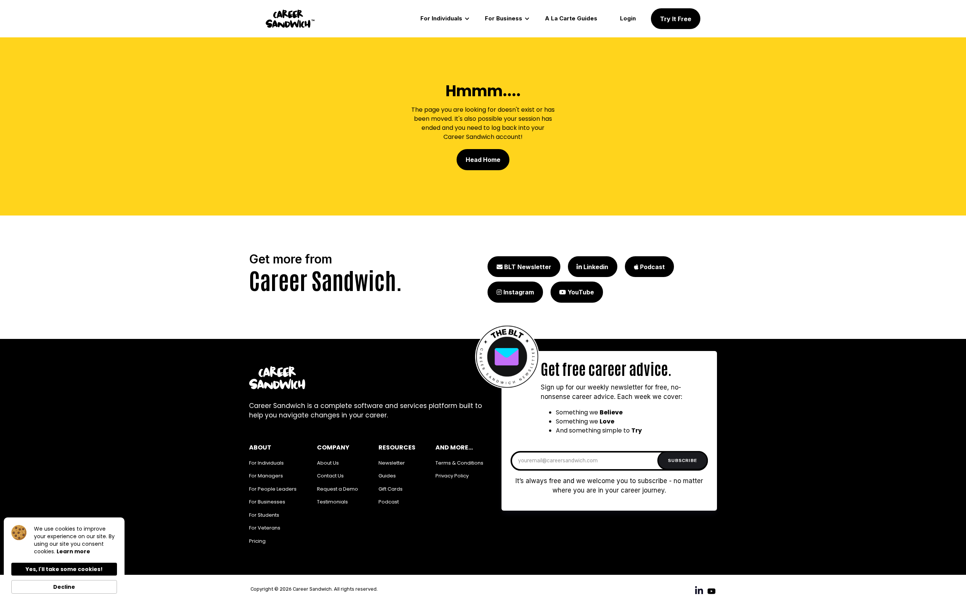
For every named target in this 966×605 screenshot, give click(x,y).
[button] (445, 19)
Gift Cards (390, 489)
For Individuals (266, 462)
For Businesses (267, 501)
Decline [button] (64, 587)
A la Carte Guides (571, 18)
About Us (328, 462)
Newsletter (391, 462)
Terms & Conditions (459, 462)
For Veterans (264, 527)
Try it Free (675, 19)
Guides (387, 475)
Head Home (483, 159)
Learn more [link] (73, 551)
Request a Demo (337, 489)
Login (628, 18)
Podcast (388, 501)
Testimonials (332, 501)
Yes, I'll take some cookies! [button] (64, 569)
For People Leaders (273, 489)
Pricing (257, 541)
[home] (290, 18)
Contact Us (330, 475)
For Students (264, 515)
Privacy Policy (452, 475)
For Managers (266, 475)
